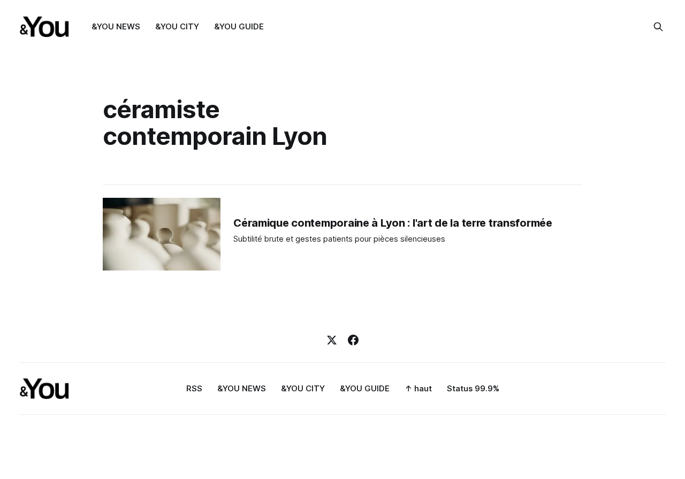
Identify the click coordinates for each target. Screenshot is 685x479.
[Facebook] (353, 340)
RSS (194, 388)
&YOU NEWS (116, 26)
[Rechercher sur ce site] (658, 26)
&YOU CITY (177, 26)
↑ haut (418, 388)
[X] (331, 340)
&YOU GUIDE (239, 26)
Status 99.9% (473, 388)
